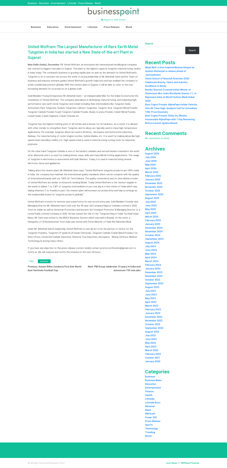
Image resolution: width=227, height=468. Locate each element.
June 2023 (151, 294)
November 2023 (153, 276)
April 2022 (150, 346)
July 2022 (150, 335)
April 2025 (150, 213)
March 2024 (151, 261)
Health (148, 395)
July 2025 (150, 201)
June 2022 (151, 339)
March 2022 (151, 350)
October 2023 (152, 279)
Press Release (85, 3)
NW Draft (150, 413)
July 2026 (150, 157)
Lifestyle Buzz (152, 402)
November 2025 (153, 187)
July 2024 (150, 246)
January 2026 (152, 179)
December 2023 (153, 272)
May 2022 (150, 342)
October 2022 (152, 324)
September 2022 (154, 328)
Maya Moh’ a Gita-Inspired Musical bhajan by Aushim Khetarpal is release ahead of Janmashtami (169, 71)
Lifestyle (71, 3)
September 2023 (154, 283)
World (98, 3)
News (148, 410)
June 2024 (151, 250)
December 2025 (153, 183)
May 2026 (150, 164)
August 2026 (152, 153)
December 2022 (153, 317)
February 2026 (153, 175)
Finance (149, 391)
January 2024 (152, 268)
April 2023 (150, 302)
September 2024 (154, 239)
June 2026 (151, 161)
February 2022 (153, 354)
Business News (153, 380)
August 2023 (152, 287)
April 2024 (150, 257)
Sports (149, 424)
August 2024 (152, 242)
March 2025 (151, 216)
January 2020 (152, 361)
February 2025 (153, 220)
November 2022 (153, 320)
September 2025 (154, 194)
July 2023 (150, 291)
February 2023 (153, 309)
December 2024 (153, 227)
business (44, 261)
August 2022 (152, 331)
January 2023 (152, 313)
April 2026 (150, 168)
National (150, 406)
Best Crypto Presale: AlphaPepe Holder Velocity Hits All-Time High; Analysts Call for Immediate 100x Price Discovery (171, 108)
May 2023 (150, 298)
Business (32, 3)
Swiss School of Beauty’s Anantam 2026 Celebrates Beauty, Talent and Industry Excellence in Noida (167, 82)
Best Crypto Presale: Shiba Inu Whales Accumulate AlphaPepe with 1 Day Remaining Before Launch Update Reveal (170, 119)
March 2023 (151, 305)
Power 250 (151, 417)
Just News (171, 463)
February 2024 (153, 265)
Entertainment (58, 3)
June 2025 (151, 205)
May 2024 (150, 253)
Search (149, 43)
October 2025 (152, 190)
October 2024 (152, 235)
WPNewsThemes (190, 463)
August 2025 (152, 198)
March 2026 (151, 172)
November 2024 (153, 231)
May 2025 (150, 209)
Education (44, 3)
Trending (150, 432)
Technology (151, 428)
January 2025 (152, 224)
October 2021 (152, 357)
